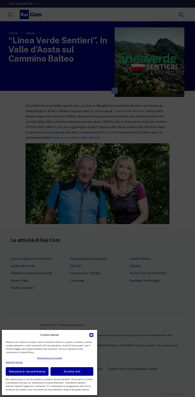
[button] (91, 335)
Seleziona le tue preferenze (27, 371)
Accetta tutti (72, 371)
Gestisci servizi (14, 362)
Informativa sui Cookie (49, 358)
